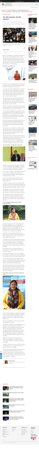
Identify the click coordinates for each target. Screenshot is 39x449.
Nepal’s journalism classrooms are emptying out (32, 112)
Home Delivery (14, 429)
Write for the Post (24, 429)
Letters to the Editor (24, 430)
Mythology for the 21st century (26, 11)
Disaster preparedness (16, 11)
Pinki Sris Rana (6, 49)
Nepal (35, 438)
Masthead (4, 430)
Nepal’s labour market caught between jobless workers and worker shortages (33, 148)
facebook (1, 354)
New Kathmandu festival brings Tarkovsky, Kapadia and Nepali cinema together (33, 40)
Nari (31, 439)
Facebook (32, 431)
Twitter (32, 430)
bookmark (24, 48)
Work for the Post (24, 433)
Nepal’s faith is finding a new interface (32, 123)
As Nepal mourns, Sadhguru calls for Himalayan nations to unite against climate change (32, 26)
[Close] (0, 4)
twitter (1, 356)
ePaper (13, 430)
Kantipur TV (35, 439)
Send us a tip (23, 434)
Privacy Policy (5, 436)
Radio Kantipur (33, 439)
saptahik (33, 438)
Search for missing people (12, 10)
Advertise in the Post (24, 431)
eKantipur (31, 438)
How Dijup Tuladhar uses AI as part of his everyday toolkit (33, 81)
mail (1, 358)
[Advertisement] (14, 376)
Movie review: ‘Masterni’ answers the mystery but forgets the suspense (33, 68)
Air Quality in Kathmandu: (34, 7)
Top (37, 441)
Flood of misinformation (6, 11)
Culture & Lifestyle (7, 14)
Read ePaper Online (31, 168)
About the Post (5, 429)
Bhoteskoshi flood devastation (23, 10)
